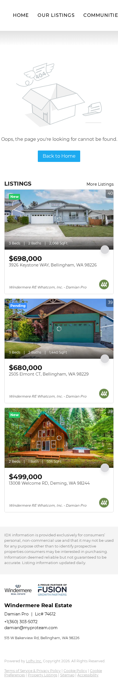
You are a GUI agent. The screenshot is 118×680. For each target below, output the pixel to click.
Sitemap (67, 675)
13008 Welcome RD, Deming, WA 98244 (49, 483)
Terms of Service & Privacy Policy (32, 671)
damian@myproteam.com (31, 627)
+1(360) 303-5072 (21, 621)
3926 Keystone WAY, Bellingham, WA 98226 (53, 265)
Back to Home (59, 156)
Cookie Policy (75, 671)
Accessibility (88, 675)
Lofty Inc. (34, 661)
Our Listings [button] (56, 15)
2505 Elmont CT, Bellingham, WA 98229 (49, 374)
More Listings (100, 184)
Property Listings (42, 675)
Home (21, 15)
